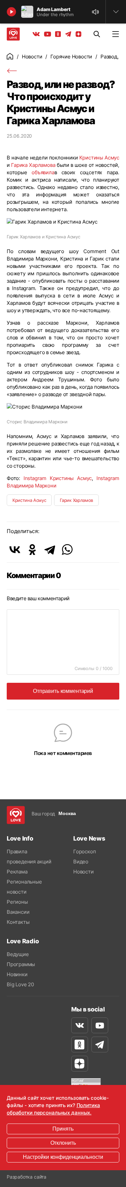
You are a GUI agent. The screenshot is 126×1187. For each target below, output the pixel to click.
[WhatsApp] (67, 549)
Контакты (18, 922)
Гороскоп (84, 851)
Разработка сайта (26, 1177)
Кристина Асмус (29, 500)
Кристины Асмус (99, 157)
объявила (43, 172)
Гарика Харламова (33, 165)
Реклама (17, 871)
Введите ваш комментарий (38, 598)
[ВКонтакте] (15, 549)
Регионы (17, 902)
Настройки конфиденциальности (63, 1157)
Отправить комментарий (63, 691)
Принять (62, 1129)
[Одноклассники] (32, 549)
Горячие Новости (71, 56)
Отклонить (63, 1143)
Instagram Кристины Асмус (58, 478)
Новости (32, 56)
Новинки (17, 974)
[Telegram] (50, 549)
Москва (67, 813)
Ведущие (18, 954)
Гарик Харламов (76, 500)
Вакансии (18, 912)
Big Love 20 (20, 984)
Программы (21, 964)
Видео (80, 861)
